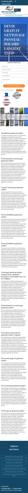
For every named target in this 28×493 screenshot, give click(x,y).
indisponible (7, 1)
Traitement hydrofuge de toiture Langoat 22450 (14, 468)
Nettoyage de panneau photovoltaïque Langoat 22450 (14, 475)
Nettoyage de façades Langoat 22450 (14, 465)
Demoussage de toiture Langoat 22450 (14, 471)
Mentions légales (18, 490)
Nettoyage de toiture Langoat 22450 (14, 459)
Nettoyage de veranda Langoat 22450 (14, 456)
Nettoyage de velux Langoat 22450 (14, 462)
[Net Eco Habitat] (9, 10)
